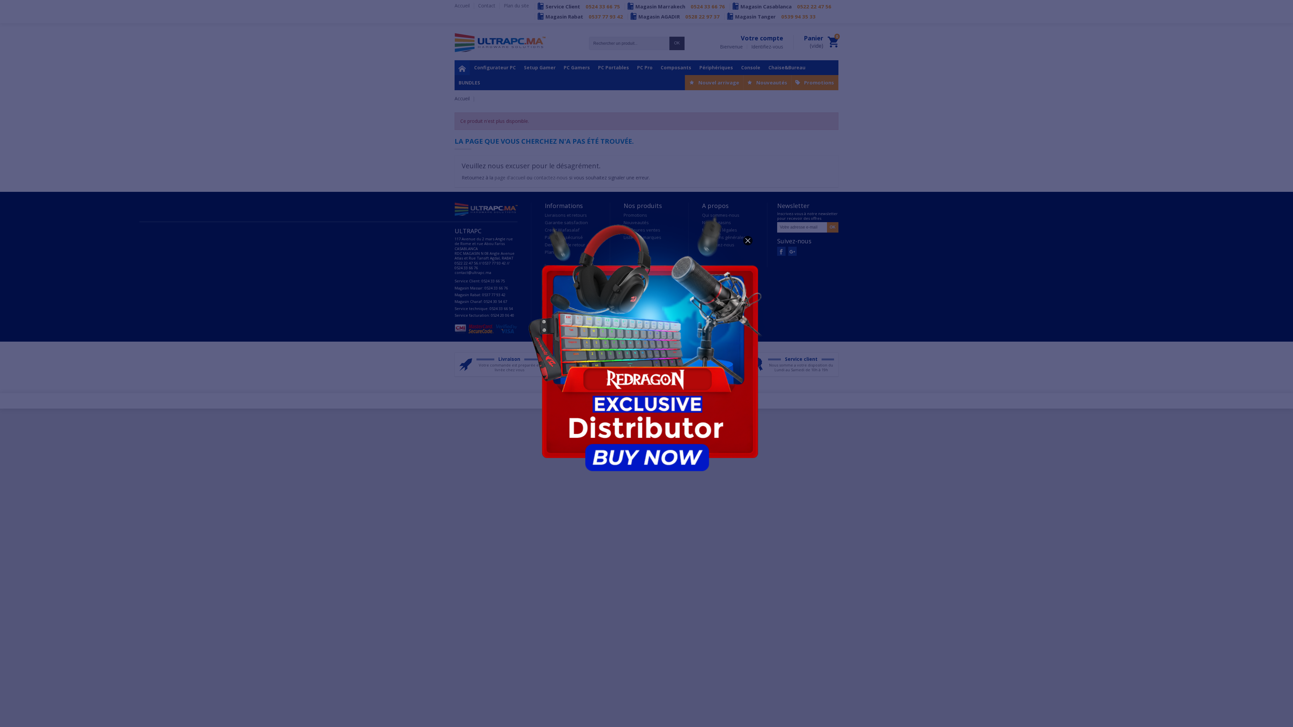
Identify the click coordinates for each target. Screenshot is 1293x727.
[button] (748, 240)
